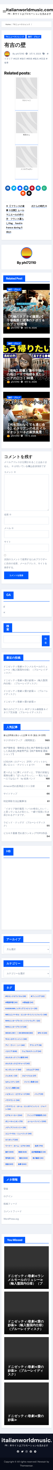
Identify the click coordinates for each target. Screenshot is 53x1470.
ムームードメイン (37, 1121)
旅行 (23, 58)
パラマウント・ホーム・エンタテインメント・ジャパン (25, 1107)
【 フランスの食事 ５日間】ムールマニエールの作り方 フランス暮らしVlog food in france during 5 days (15, 219)
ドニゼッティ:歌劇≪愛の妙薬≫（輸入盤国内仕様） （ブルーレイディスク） (25, 682)
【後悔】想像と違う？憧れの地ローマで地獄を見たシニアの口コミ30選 (26, 374)
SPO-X (42, 1033)
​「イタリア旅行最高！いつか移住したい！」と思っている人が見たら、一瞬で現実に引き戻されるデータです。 (26, 811)
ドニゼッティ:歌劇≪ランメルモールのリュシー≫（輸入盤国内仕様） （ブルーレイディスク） (26, 669)
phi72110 (29, 263)
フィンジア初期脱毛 (36, 1115)
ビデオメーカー (13, 1115)
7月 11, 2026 (30, 435)
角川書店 (38, 1158)
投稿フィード (10, 1203)
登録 (6, 1188)
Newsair (42, 1461)
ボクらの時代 (38, 206)
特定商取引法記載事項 (15, 801)
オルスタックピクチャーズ (17, 1063)
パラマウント (12, 1100)
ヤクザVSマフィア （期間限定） (20, 740)
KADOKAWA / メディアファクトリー (21, 1008)
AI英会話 (27, 1002)
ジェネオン (11, 1076)
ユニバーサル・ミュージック (18, 1133)
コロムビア (32, 1070)
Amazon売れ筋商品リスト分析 (19, 786)
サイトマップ (10, 793)
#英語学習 (11, 1002)
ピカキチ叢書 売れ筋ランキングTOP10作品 (25, 833)
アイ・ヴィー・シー (15, 1045)
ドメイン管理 (12, 1088)
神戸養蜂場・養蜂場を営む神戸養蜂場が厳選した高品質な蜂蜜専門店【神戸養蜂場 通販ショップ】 (26, 751)
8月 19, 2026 (31, 327)
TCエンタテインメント (16, 1039)
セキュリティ (12, 1082)
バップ (39, 1094)
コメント (10, 472)
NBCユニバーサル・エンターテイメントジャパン (26, 1015)
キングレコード (13, 1070)
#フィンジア (38, 996)
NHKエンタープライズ (15, 1027)
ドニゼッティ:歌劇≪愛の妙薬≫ (20, 701)
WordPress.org (11, 1218)
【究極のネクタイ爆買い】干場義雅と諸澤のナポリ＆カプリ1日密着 (26, 320)
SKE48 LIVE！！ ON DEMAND (19, 1033)
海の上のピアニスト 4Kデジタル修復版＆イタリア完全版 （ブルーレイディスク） (26, 711)
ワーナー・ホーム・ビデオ (17, 1146)
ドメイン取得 (31, 1082)
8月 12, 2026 (31, 381)
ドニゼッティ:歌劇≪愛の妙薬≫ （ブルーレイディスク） (26, 1370)
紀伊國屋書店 (39, 1152)
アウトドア (36, 1045)
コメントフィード (13, 1211)
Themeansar (26, 1465)
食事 (6, 62)
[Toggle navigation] (4, 11)
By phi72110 (18, 53)
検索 (7, 628)
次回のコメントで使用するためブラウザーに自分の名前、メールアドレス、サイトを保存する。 (25, 563)
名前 (7, 514)
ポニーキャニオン (14, 1121)
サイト (7, 541)
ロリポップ (11, 1140)
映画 (30, 58)
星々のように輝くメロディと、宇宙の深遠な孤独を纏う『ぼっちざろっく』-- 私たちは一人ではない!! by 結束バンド (26, 775)
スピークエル (29, 1076)
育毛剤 (9, 1158)
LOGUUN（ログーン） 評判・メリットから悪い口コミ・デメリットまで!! (25, 763)
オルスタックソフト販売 (16, 1057)
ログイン (8, 1196)
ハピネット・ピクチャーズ (17, 1094)
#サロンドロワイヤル (15, 996)
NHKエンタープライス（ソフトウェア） (22, 1021)
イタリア (8, 58)
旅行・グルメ (34, 36)
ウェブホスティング (31, 1051)
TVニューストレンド (15, 36)
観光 (36, 58)
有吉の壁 (15, 45)
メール (9, 528)
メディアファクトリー (15, 1127)
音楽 (43, 58)
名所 (17, 58)
